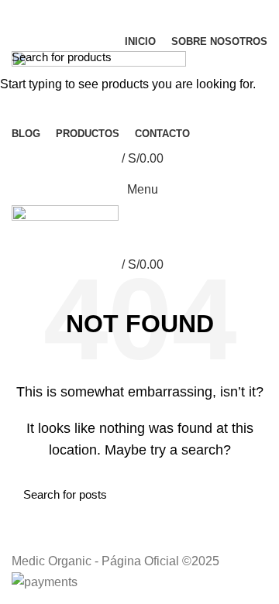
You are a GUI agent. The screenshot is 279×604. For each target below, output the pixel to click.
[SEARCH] (258, 56)
